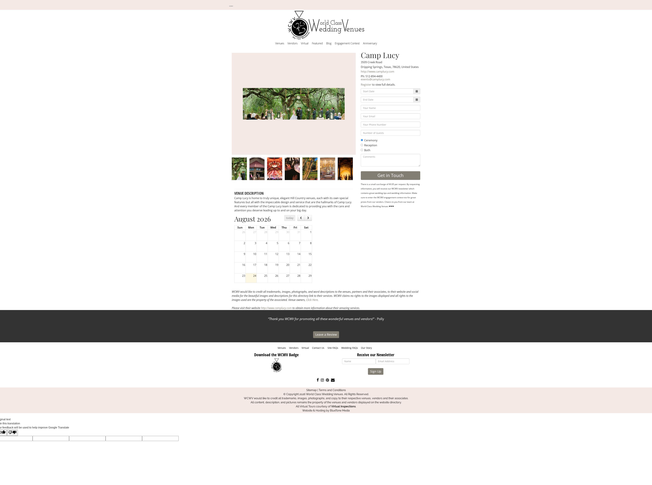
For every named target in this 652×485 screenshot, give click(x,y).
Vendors (292, 43)
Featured (317, 43)
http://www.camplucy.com (377, 71)
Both (367, 150)
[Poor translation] (12, 433)
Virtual (305, 43)
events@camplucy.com (375, 79)
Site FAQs (333, 347)
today (289, 218)
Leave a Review (326, 334)
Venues (279, 43)
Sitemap (311, 390)
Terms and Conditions (332, 390)
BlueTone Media (340, 410)
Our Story (366, 347)
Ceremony (370, 140)
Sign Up (375, 371)
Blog (328, 43)
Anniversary (370, 43)
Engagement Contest (347, 43)
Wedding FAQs (349, 347)
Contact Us (318, 347)
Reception (370, 145)
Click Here (312, 300)
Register (366, 84)
